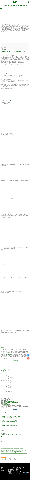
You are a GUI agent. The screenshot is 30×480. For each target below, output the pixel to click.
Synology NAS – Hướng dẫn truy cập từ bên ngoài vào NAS (9, 417)
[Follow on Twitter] (26, 472)
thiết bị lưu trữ (22, 452)
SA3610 (9, 451)
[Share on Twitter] (14, 409)
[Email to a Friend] (15, 409)
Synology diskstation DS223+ (21, 451)
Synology (12, 451)
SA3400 (7, 451)
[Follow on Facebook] (23, 472)
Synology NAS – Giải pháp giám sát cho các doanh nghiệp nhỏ (10, 420)
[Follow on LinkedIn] (27, 472)
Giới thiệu (2, 467)
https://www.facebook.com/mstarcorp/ (8, 401)
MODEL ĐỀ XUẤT (4, 49)
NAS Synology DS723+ (3, 450)
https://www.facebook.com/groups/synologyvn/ (13, 402)
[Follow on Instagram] (24, 472)
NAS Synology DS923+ (8, 450)
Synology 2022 (15, 451)
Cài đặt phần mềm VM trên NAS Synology (6, 46)
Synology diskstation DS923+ (4, 452)
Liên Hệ (1, 468)
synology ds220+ (13, 452)
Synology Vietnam (18, 452)
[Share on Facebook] (13, 409)
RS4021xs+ (25, 450)
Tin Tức (1, 469)
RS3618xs (22, 450)
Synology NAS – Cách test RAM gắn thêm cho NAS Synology (10, 413)
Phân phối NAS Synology (14, 450)
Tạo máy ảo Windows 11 (4, 47)
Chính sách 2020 (2, 470)
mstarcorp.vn (5, 403)
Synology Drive (9, 452)
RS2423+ (19, 450)
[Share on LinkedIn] (16, 409)
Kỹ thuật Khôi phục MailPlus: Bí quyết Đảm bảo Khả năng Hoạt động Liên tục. (12, 434)
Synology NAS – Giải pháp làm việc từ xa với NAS (8, 422)
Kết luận (2, 48)
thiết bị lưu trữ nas (26, 452)
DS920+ (6, 369)
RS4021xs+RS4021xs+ (3, 451)
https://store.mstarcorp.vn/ (6, 404)
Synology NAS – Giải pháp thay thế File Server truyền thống (9, 421)
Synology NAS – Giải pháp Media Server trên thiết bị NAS (9, 425)
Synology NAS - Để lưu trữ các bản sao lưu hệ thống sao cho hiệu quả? (11, 416)
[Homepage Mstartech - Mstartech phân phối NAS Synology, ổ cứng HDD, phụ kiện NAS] (15, 2)
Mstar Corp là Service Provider (7, 354)
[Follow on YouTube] (28, 472)
